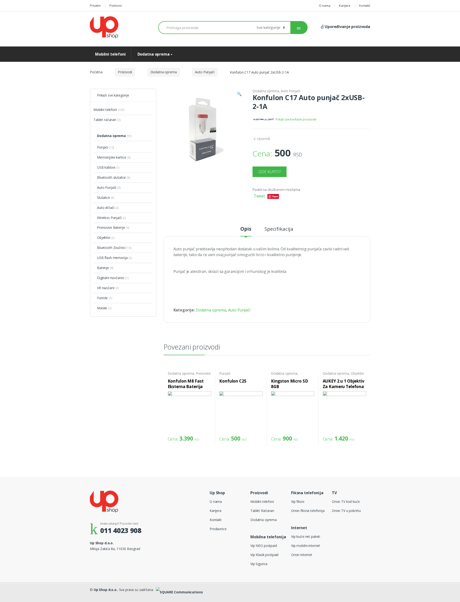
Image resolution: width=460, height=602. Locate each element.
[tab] (245, 231)
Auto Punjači (204, 72)
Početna (96, 72)
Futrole (102, 298)
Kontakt (364, 5)
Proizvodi (125, 72)
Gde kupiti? (269, 171)
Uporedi (263, 138)
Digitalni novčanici (110, 277)
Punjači (224, 373)
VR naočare (106, 288)
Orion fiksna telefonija (308, 510)
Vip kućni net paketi (305, 536)
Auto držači (105, 207)
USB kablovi (106, 167)
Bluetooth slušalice (111, 177)
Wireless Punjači (109, 217)
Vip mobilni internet (305, 545)
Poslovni (115, 5)
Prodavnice (218, 529)
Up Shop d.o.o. (105, 589)
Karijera (344, 5)
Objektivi (357, 373)
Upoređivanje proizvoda (347, 26)
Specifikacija (278, 229)
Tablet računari (104, 119)
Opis (245, 229)
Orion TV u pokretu (346, 510)
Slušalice (103, 197)
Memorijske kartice (111, 157)
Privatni (95, 5)
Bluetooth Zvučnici (111, 247)
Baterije (103, 267)
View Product (206, 437)
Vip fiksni (297, 501)
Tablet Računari (262, 510)
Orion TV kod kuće (346, 501)
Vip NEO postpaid (263, 545)
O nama (324, 5)
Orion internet (301, 554)
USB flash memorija (112, 257)
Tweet (259, 196)
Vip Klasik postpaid (264, 554)
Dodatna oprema (153, 54)
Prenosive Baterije (111, 227)
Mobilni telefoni (110, 54)
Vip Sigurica (258, 564)
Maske (102, 308)
